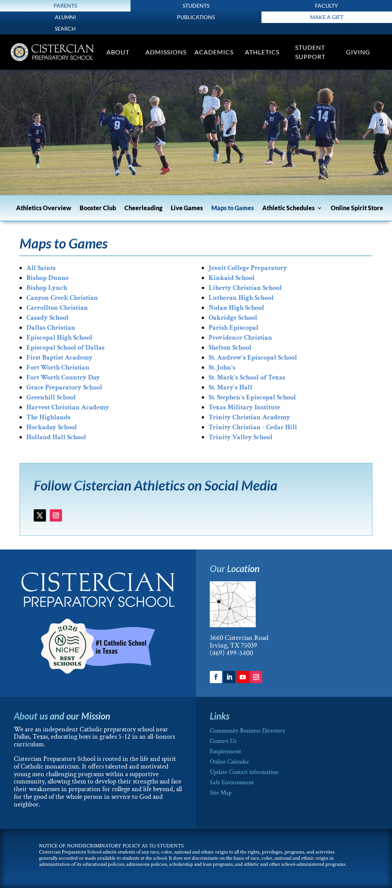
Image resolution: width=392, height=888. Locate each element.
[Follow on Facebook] (216, 677)
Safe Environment (232, 782)
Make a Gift (326, 17)
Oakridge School (233, 317)
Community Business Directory (247, 731)
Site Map (221, 793)
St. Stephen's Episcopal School (252, 397)
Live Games (187, 208)
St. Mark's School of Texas (247, 377)
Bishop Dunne (47, 277)
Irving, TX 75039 (233, 645)
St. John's (222, 367)
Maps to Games (232, 208)
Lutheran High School (241, 297)
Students (196, 5)
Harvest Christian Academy (67, 407)
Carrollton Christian (57, 307)
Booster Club (98, 208)
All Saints (41, 267)
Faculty (326, 5)
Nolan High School (236, 307)
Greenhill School (51, 397)
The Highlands (48, 417)
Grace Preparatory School (64, 387)
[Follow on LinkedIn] (229, 677)
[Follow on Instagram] (56, 515)
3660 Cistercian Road (239, 637)
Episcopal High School (59, 337)
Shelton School (230, 347)
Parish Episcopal (233, 327)
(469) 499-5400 (231, 653)
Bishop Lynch (46, 287)
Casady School (47, 317)
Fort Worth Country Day (63, 377)
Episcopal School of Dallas (65, 347)
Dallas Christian (50, 327)
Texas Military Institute (244, 407)
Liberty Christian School (245, 287)
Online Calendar (229, 762)
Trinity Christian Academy (249, 417)
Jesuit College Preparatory (248, 267)
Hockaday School (51, 427)
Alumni (65, 17)
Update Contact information (244, 772)
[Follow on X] (40, 515)
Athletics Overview (43, 208)
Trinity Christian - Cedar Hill (253, 427)
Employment (225, 751)
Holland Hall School (56, 437)
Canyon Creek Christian (62, 297)
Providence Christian (240, 337)
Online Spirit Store (357, 208)
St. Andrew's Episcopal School (253, 357)
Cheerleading (143, 208)
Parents (65, 5)
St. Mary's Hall (230, 387)
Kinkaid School (232, 277)
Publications (196, 17)
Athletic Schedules (288, 208)
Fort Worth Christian (58, 367)
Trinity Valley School (241, 437)
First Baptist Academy (59, 357)
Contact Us (223, 741)
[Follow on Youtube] (243, 677)
